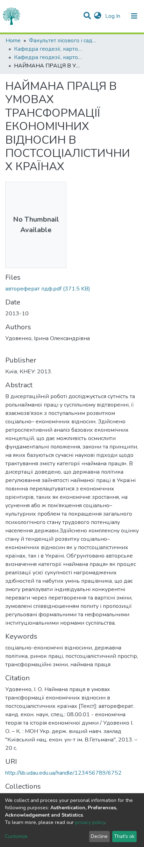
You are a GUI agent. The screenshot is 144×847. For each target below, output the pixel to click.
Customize (16, 836)
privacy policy (90, 822)
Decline (99, 836)
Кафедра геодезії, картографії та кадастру (49, 49)
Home (13, 40)
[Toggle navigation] (134, 16)
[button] (98, 16)
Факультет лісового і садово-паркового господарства (64, 40)
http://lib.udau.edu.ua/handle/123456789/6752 (63, 773)
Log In (113, 16)
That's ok (124, 836)
